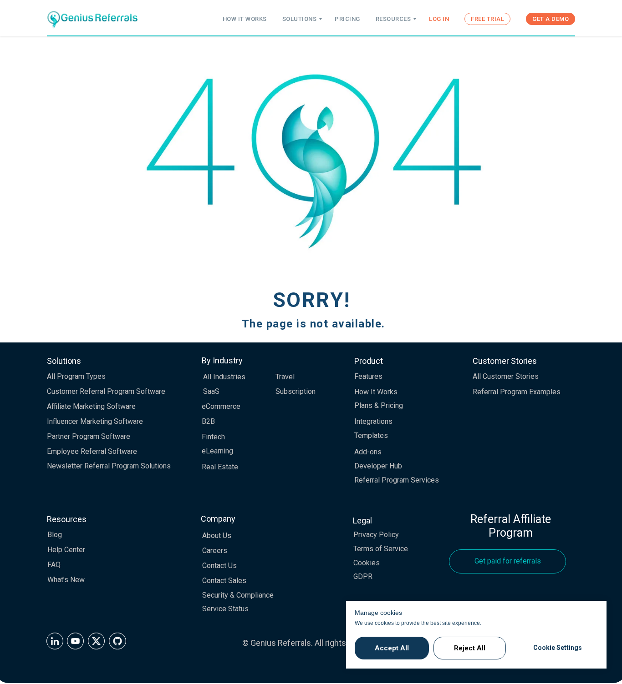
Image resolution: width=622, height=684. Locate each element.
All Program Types (76, 376)
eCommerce (221, 406)
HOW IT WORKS (245, 18)
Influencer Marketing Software (95, 421)
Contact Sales (224, 580)
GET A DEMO (550, 18)
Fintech (213, 437)
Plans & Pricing (378, 405)
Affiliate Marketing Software (91, 406)
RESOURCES (393, 18)
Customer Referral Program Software (106, 391)
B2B (208, 421)
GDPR (362, 576)
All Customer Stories (506, 376)
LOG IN (439, 18)
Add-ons (368, 452)
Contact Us (219, 565)
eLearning (217, 451)
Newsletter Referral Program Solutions (109, 466)
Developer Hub (378, 466)
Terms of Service (380, 548)
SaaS (211, 391)
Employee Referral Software (92, 451)
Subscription (295, 391)
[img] (54, 641)
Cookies (366, 562)
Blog (54, 534)
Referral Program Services (396, 480)
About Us (216, 535)
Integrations (373, 421)
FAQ (54, 564)
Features (368, 376)
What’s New (66, 579)
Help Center (66, 549)
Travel (285, 376)
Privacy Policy (376, 534)
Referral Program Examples (517, 391)
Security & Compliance (238, 595)
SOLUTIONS (299, 18)
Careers (214, 550)
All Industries (224, 376)
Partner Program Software (88, 436)
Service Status (225, 608)
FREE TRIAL (487, 18)
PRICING (347, 18)
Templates (371, 435)
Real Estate (220, 467)
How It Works (376, 391)
